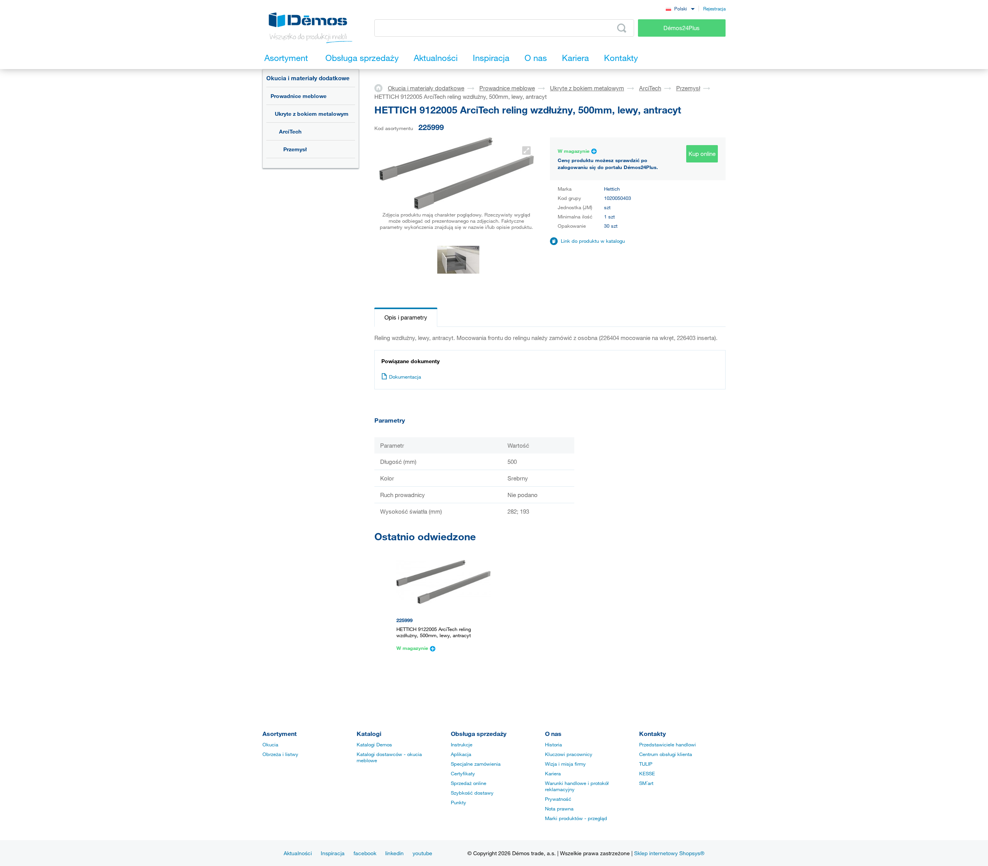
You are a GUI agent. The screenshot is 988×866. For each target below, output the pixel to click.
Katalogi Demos (374, 744)
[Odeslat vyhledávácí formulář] (621, 28)
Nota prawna (559, 808)
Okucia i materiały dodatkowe (308, 77)
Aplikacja (461, 754)
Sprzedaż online (468, 783)
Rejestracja (714, 8)
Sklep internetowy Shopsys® (669, 853)
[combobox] (680, 8)
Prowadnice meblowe (299, 96)
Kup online (702, 153)
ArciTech (290, 131)
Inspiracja (333, 853)
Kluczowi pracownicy (568, 754)
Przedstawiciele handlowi (667, 744)
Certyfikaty (463, 773)
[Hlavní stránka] (381, 88)
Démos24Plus (681, 27)
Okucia (270, 744)
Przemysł (295, 149)
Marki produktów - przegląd (576, 818)
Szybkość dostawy (472, 793)
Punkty (458, 802)
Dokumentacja (405, 377)
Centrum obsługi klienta (665, 754)
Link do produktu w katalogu (593, 241)
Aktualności (298, 853)
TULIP (645, 764)
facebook (365, 853)
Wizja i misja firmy (565, 764)
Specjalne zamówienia (476, 764)
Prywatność (558, 799)
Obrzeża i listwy (280, 754)
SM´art (646, 783)
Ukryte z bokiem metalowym (312, 113)
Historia (553, 744)
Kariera (553, 773)
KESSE (647, 773)
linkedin (394, 853)
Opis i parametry (405, 317)
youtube (422, 853)
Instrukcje (461, 744)
